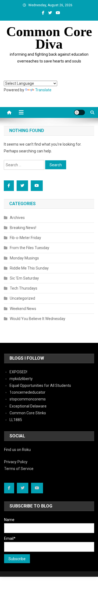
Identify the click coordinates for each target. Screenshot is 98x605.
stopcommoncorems (28, 399)
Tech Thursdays (23, 288)
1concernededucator (27, 392)
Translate (43, 90)
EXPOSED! (18, 372)
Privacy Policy (15, 462)
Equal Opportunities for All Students (40, 385)
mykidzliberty (21, 379)
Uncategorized (22, 298)
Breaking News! (23, 227)
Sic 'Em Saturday (24, 278)
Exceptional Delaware (28, 406)
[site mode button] (79, 112)
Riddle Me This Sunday (29, 268)
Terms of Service (18, 468)
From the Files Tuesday (29, 248)
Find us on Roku (17, 449)
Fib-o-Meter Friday (25, 238)
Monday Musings (24, 258)
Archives (17, 217)
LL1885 (16, 420)
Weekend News (23, 308)
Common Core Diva (49, 38)
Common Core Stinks (28, 413)
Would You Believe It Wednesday (37, 318)
